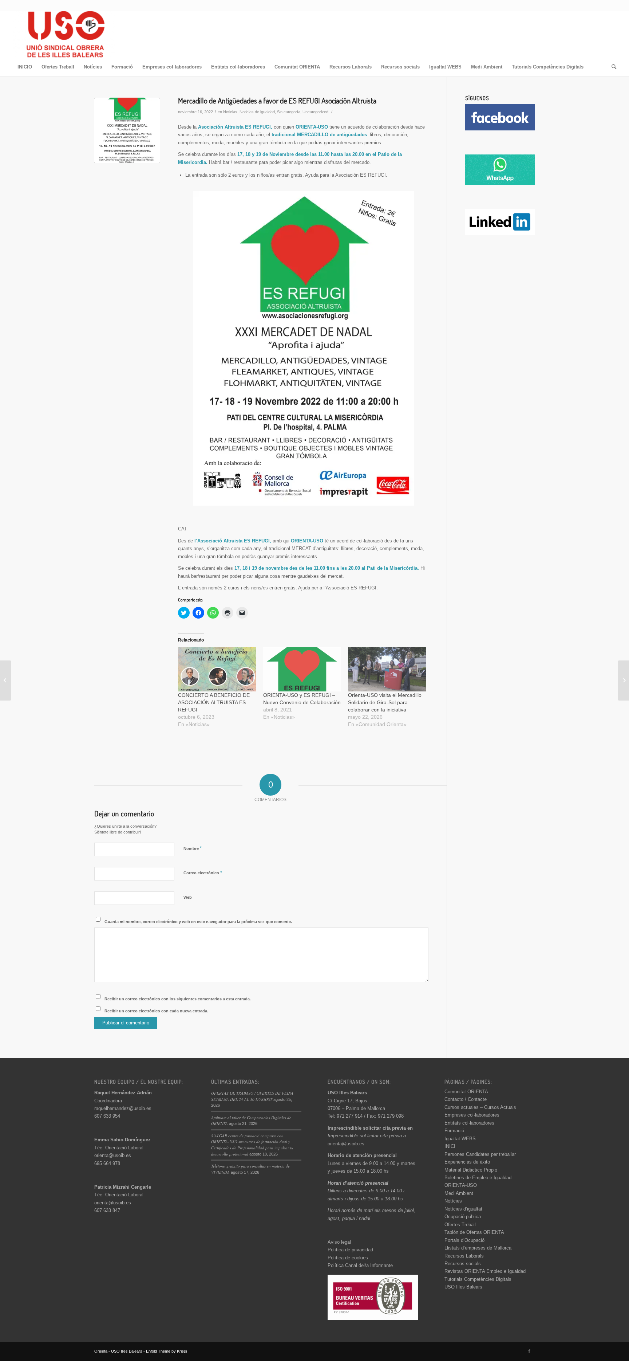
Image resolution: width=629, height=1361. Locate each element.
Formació (454, 1130)
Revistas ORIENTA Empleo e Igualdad (485, 1271)
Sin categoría (288, 112)
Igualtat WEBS (460, 1138)
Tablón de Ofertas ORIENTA (474, 1232)
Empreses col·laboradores (471, 1115)
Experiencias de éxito (467, 1162)
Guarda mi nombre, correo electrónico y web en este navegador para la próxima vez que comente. (198, 921)
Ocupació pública (462, 1216)
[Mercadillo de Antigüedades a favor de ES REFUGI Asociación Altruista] (127, 130)
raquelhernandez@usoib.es (122, 1108)
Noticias (230, 112)
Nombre (192, 848)
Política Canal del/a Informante (360, 1265)
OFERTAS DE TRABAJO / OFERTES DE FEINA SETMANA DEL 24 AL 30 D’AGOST (252, 1096)
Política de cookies (348, 1257)
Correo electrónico (202, 872)
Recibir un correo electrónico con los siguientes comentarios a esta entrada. (177, 999)
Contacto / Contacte (465, 1099)
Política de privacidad (350, 1249)
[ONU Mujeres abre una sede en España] (623, 680)
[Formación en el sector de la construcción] (5, 680)
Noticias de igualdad (257, 112)
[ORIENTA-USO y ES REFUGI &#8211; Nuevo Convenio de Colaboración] (302, 669)
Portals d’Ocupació (464, 1240)
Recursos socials (462, 1263)
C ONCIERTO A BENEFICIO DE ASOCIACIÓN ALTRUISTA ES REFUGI (214, 702)
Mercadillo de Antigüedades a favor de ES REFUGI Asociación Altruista (277, 100)
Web (187, 897)
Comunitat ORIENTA (466, 1091)
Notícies (453, 1201)
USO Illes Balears (463, 1287)
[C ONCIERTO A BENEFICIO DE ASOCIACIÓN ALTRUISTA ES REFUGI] (217, 669)
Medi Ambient (458, 1193)
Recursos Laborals (464, 1256)
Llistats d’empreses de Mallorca (477, 1248)
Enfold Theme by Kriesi (166, 1351)
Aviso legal (339, 1242)
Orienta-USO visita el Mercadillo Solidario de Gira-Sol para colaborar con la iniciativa (385, 702)
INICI (449, 1146)
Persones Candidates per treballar (480, 1154)
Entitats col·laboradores (469, 1123)
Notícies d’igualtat (463, 1209)
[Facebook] (529, 1351)
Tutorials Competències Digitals (477, 1279)
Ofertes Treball (460, 1224)
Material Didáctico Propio (470, 1170)
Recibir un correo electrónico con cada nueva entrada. (156, 1011)
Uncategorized (315, 112)
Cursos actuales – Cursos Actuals (480, 1107)
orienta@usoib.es (112, 1155)
